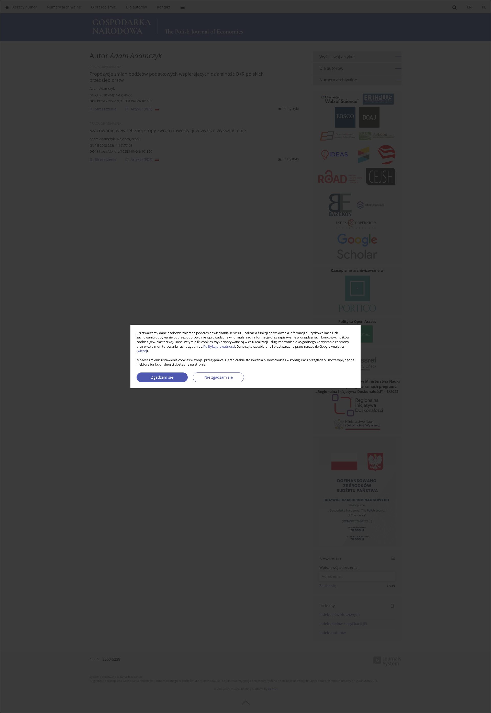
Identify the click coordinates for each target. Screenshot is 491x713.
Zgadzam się (162, 377)
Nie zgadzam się (218, 377)
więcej (142, 351)
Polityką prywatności (219, 346)
